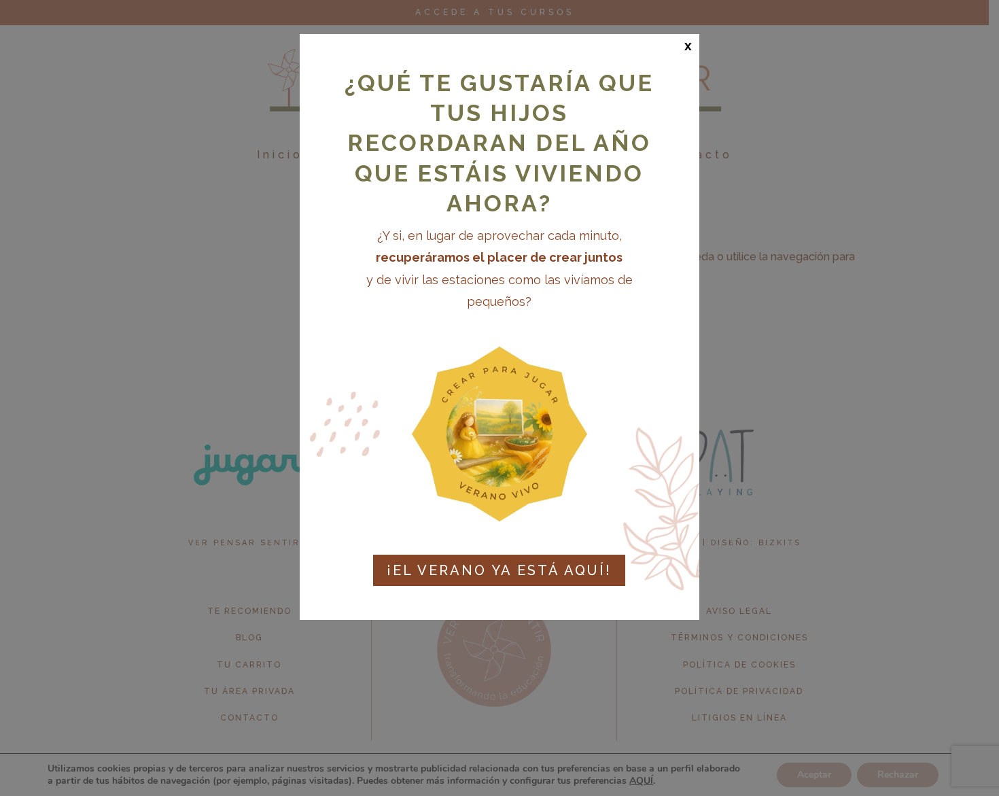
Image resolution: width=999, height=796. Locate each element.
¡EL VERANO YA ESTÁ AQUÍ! (499, 570)
